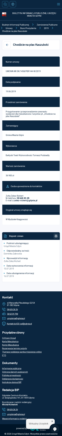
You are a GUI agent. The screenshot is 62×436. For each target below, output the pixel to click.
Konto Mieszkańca (10, 345)
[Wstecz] (7, 44)
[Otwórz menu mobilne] (59, 4)
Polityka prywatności (11, 375)
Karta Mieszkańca (10, 341)
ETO (4, 355)
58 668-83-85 (23, 198)
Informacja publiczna (11, 368)
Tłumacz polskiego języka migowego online (22, 352)
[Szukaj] (5, 4)
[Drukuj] (56, 236)
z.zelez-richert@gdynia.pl (24, 200)
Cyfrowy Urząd (9, 338)
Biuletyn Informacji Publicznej (15, 25)
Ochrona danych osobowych (15, 372)
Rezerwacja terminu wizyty (14, 348)
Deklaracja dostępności (12, 379)
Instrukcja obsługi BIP (11, 382)
